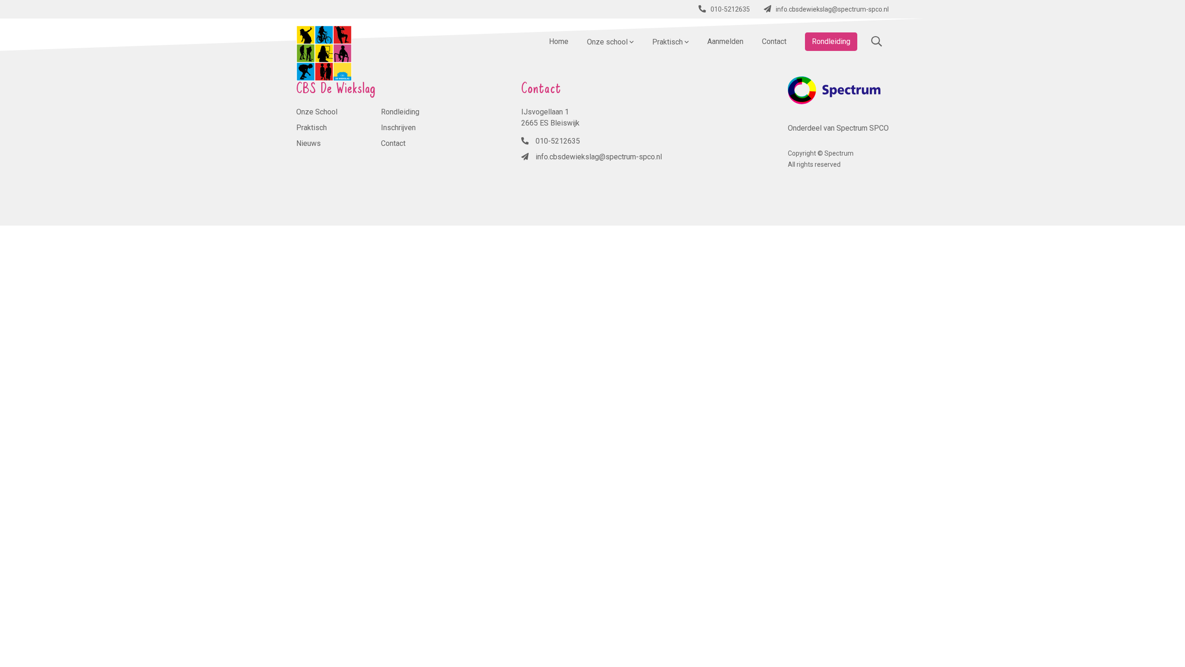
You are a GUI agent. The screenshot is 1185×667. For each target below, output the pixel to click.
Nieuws (308, 143)
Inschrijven (398, 127)
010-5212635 (730, 9)
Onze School (316, 111)
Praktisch (311, 127)
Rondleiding (400, 111)
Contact (393, 143)
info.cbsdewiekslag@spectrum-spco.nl (832, 9)
